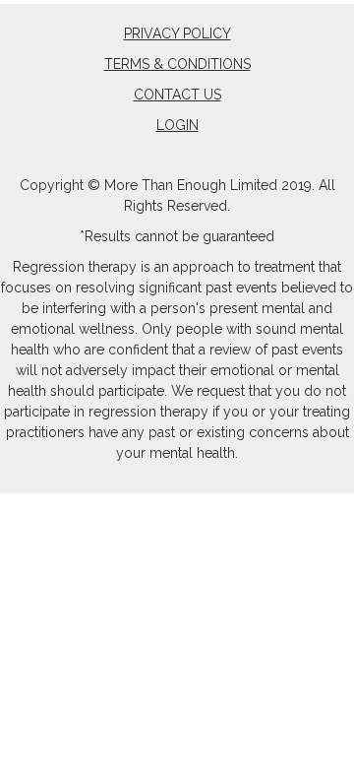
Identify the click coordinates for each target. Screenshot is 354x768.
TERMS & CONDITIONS (177, 64)
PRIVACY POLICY (177, 33)
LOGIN (177, 125)
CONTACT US (177, 94)
